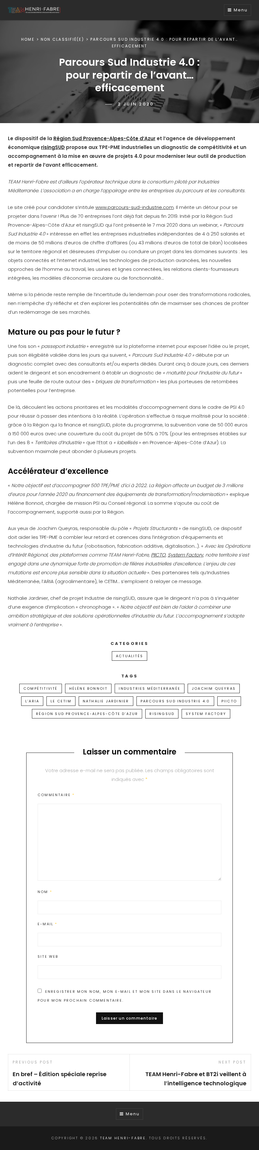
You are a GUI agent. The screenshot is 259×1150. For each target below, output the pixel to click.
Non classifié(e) (62, 39)
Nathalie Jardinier (106, 701)
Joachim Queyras (214, 688)
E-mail (47, 924)
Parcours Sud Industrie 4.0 (175, 701)
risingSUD (53, 147)
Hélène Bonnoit (88, 688)
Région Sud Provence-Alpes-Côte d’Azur (104, 138)
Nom (45, 892)
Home (27, 39)
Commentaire (56, 795)
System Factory (185, 554)
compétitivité (40, 688)
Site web (48, 956)
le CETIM (61, 701)
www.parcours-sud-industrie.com (134, 207)
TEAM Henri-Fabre (123, 1138)
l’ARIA (32, 701)
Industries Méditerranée (149, 688)
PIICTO (158, 554)
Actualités (129, 655)
